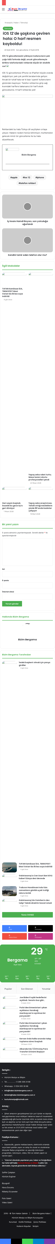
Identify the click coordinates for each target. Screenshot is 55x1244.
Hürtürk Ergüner (9, 1177)
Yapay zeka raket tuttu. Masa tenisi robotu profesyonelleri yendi (40, 477)
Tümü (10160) (27, 915)
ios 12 (27, 177)
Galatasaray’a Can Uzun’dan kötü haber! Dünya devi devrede (35, 877)
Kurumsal (13, 1222)
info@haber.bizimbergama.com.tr (18, 1090)
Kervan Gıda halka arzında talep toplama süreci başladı (35, 1040)
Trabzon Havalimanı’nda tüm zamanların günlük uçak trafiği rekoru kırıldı (34, 890)
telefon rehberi (28, 183)
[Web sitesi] (25, 644)
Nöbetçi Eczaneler (10, 1192)
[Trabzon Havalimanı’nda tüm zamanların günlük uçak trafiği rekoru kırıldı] (9, 891)
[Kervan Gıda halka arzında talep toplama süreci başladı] (10, 1041)
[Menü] (3, 10)
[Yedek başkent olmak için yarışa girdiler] (9, 761)
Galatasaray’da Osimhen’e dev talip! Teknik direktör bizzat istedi (35, 901)
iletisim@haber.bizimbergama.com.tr (19, 1095)
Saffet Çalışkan (8, 1172)
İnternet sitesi (8, 592)
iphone (40, 177)
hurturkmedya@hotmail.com (16, 1099)
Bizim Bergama (27, 639)
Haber (16, 23)
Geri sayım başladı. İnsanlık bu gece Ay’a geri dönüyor (12, 505)
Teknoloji (24, 23)
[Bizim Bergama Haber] (17, 9)
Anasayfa (8, 23)
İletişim (35, 1226)
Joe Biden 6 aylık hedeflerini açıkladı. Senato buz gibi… (32, 999)
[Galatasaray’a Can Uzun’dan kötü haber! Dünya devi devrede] (9, 879)
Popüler (8, 989)
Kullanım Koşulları (24, 1226)
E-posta (5, 580)
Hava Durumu (8, 1187)
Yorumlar (46, 989)
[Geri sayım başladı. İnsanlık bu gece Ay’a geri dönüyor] (14, 494)
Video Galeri (7, 1202)
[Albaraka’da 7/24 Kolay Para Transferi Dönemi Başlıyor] (10, 1052)
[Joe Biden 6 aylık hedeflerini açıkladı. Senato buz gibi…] (10, 1000)
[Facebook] (7, 168)
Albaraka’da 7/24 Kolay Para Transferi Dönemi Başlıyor (33, 1050)
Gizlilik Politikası (25, 1222)
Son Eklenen (27, 989)
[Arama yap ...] (51, 10)
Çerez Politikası (39, 1222)
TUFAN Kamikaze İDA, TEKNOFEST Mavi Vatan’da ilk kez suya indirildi (12, 292)
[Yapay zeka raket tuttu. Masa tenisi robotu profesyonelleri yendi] (41, 372)
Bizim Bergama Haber (42, 1213)
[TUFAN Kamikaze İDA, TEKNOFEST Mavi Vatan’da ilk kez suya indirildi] (14, 279)
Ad (3, 569)
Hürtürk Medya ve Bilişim (22, 1218)
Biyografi (6, 1183)
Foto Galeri (6, 1198)
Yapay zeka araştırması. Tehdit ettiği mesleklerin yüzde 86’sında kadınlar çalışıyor (40, 507)
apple (14, 177)
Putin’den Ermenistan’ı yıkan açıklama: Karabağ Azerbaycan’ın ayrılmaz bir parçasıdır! (33, 1011)
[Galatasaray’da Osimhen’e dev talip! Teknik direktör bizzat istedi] (9, 904)
